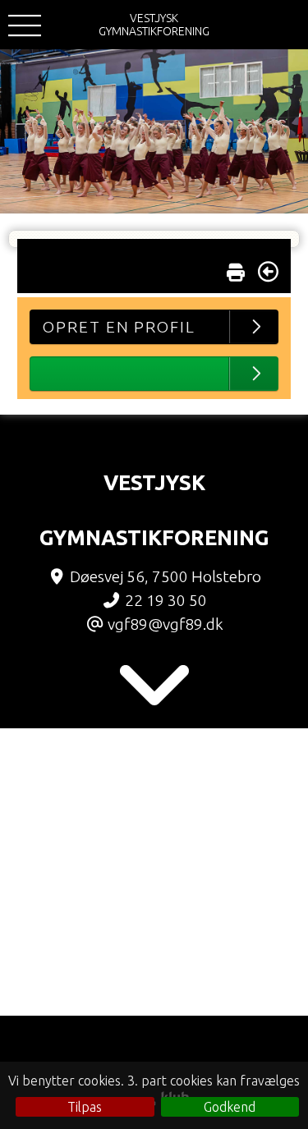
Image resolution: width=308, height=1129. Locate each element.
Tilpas (84, 1106)
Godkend (229, 1106)
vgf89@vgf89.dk (165, 624)
